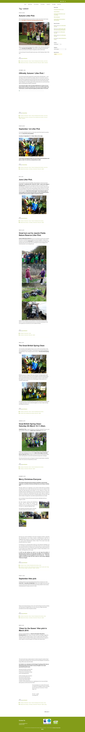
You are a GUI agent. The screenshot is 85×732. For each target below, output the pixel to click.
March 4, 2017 (21, 342)
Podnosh (54, 727)
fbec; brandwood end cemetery (38, 117)
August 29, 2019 (22, 12)
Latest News (30, 4)
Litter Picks (59, 4)
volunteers (46, 62)
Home (25, 4)
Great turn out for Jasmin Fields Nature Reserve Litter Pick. (32, 234)
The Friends (42, 4)
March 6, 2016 (21, 625)
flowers (40, 566)
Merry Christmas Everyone (30, 479)
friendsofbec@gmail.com (23, 723)
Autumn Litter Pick (27, 15)
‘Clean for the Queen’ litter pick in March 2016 (33, 629)
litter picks (39, 62)
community (30, 62)
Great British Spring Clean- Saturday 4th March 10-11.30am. (32, 424)
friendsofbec (24, 112)
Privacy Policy (58, 727)
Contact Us (48, 4)
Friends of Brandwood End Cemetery (37, 115)
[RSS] (65, 1)
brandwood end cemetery (24, 62)
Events (30, 115)
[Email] (61, 1)
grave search (44, 566)
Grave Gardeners (56, 11)
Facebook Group (21, 724)
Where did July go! (57, 17)
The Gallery (54, 4)
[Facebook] (63, 1)
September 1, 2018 (22, 70)
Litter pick (45, 117)
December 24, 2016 (22, 476)
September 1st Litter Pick (29, 129)
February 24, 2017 (22, 420)
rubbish (43, 62)
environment (35, 62)
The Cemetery (36, 4)
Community (22, 115)
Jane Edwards (24, 58)
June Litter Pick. (25, 179)
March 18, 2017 (21, 230)
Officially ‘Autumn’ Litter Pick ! (31, 73)
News (40, 565)
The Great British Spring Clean (31, 345)
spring (45, 704)
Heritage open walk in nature (59, 9)
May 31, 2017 (21, 176)
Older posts (46, 711)
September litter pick (27, 578)
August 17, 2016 (22, 575)
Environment (26, 115)
